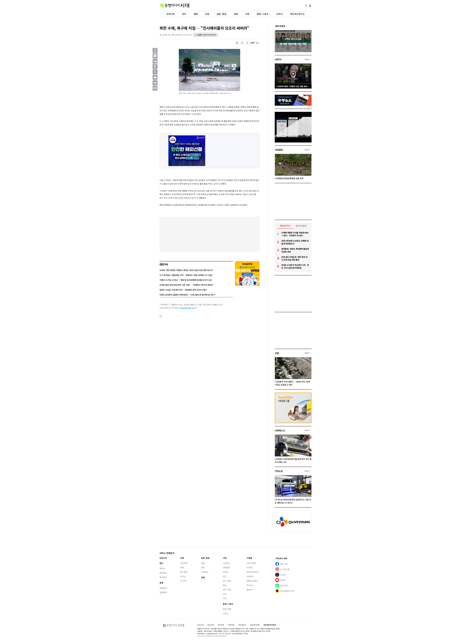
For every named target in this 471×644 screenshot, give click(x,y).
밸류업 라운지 (252, 580)
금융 (203, 563)
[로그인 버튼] (310, 5)
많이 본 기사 (285, 225)
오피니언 (170, 14)
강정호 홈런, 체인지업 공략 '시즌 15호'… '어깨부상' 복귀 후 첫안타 (186, 284)
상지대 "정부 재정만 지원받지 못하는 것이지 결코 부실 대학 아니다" (186, 270)
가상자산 (204, 571)
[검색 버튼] (306, 5)
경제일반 (163, 587)
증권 (203, 567)
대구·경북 (227, 589)
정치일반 (163, 577)
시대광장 (279, 149)
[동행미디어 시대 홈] (174, 5)
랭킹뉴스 (250, 589)
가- (247, 42)
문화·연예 (227, 609)
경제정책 (163, 592)
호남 (225, 585)
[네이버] (155, 77)
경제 (196, 14)
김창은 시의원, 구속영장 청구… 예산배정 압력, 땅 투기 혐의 (183, 289)
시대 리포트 (280, 26)
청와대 (162, 568)
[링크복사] (155, 88)
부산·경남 (227, 580)
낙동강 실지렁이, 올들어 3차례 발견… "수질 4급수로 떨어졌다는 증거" (187, 294)
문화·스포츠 (262, 14)
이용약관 (231, 625)
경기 (225, 576)
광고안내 (210, 625)
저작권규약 (242, 625)
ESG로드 (250, 576)
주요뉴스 (250, 585)
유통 (182, 567)
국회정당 (163, 572)
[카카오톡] (155, 55)
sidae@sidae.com (188, 307)
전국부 (225, 571)
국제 (236, 14)
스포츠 (225, 613)
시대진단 (226, 563)
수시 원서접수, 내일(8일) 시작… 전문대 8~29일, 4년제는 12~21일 (185, 275)
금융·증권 (221, 14)
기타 (225, 598)
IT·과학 (183, 580)
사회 (247, 14)
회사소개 (200, 625)
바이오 (183, 576)
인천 (225, 593)
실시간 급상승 (301, 225)
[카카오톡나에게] (155, 61)
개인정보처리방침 (269, 625)
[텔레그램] (155, 82)
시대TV (279, 14)
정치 (184, 14)
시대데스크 (280, 430)
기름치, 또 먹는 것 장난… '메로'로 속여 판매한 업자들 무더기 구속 (185, 279)
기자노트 (279, 471)
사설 (277, 353)
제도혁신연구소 (297, 14)
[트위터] (155, 72)
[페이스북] (155, 66)
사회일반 (226, 567)
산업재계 (183, 563)
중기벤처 (183, 571)
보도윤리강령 (254, 625)
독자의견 (221, 625)
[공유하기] (242, 43)
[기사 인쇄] (237, 43)
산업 (207, 14)
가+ (257, 42)
